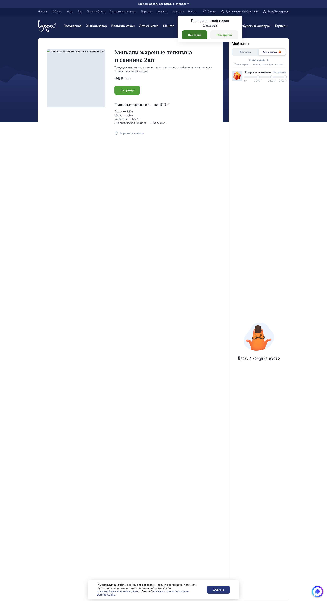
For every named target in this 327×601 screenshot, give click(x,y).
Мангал (168, 26)
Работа (192, 11)
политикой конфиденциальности (117, 591)
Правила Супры (96, 11)
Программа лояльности (123, 11)
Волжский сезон (123, 26)
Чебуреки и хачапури (254, 26)
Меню (69, 11)
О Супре (57, 11)
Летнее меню (149, 26)
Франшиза (178, 11)
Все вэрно (194, 35)
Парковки (146, 11)
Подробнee (279, 72)
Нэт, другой (224, 35)
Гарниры (281, 26)
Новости (42, 11)
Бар (80, 11)
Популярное (72, 26)
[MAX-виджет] (317, 591)
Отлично (218, 590)
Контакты (162, 11)
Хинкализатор (96, 26)
